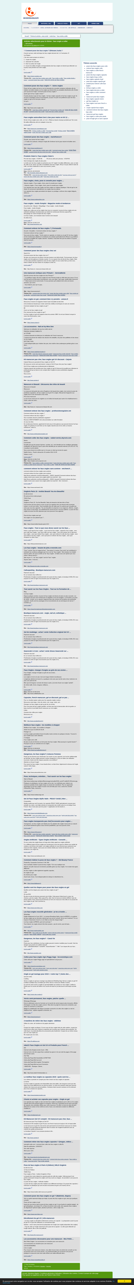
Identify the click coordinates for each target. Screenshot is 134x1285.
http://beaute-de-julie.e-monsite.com (37, 566)
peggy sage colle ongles (41, 817)
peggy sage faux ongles (68, 815)
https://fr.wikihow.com (33, 1041)
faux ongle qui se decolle (40, 932)
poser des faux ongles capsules (54, 111)
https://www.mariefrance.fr (34, 148)
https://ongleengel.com (34, 1115)
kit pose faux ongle (51, 131)
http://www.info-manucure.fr (35, 1235)
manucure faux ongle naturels (61, 354)
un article (72, 27)
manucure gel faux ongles (94, 114)
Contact (90, 27)
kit (79, 23)
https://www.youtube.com (34, 76)
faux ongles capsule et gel (94, 79)
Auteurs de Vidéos (51, 27)
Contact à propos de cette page (88, 1273)
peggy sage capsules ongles (40, 970)
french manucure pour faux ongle (68, 355)
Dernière (48, 1266)
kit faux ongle (62, 131)
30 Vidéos (34, 45)
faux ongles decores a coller (95, 90)
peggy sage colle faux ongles (38, 815)
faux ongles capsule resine (95, 99)
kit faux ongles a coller (38, 131)
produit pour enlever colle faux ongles (96, 85)
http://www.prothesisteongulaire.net (37, 434)
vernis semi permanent (95, 24)
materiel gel (46, 23)
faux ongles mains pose (62, 835)
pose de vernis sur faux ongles (54, 80)
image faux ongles (32, 1161)
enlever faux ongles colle (59, 152)
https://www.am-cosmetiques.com (37, 128)
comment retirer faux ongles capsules (59, 1159)
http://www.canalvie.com (34, 953)
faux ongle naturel (35, 934)
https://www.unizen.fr (33, 322)
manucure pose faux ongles (56, 295)
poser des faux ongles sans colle (41, 78)
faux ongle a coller (57, 78)
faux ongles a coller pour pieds (96, 116)
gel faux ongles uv (92, 101)
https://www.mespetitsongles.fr (36, 1259)
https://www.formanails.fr (34, 246)
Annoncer (81, 27)
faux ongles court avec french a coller (96, 104)
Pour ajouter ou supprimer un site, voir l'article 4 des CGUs (41, 1275)
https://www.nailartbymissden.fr (36, 351)
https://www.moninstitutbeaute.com (37, 813)
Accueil (26, 27)
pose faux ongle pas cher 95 (69, 175)
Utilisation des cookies (70, 1273)
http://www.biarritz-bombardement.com (38, 1157)
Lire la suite (27, 72)
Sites (42, 27)
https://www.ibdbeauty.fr (34, 883)
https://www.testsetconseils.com (36, 1095)
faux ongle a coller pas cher (55, 175)
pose (30, 23)
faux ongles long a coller (94, 77)
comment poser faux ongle (36, 80)
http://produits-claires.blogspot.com (37, 173)
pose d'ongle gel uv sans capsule (97, 118)
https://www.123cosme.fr (34, 832)
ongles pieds (63, 23)
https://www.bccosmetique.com (36, 966)
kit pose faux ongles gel (57, 110)
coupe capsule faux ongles (95, 107)
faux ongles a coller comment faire (42, 463)
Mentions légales (33, 1273)
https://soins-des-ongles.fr (34, 994)
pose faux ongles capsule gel (41, 110)
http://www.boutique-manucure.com (37, 585)
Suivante (42, 1266)
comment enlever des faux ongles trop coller (40, 152)
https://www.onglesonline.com (35, 199)
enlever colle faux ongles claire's (56, 932)
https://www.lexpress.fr (33, 1017)
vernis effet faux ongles (49, 934)
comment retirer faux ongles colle (41, 293)
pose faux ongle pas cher (51, 176)
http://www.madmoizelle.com (35, 930)
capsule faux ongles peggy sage (53, 815)
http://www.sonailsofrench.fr (35, 721)
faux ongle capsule (43, 1161)
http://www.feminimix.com (34, 224)
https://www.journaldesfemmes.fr (36, 750)
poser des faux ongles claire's (39, 175)
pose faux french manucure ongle (42, 354)
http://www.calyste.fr (33, 380)
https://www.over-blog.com (35, 908)
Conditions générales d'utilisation (51, 1273)
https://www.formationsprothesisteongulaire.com (41, 609)
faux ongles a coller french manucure (94, 71)
